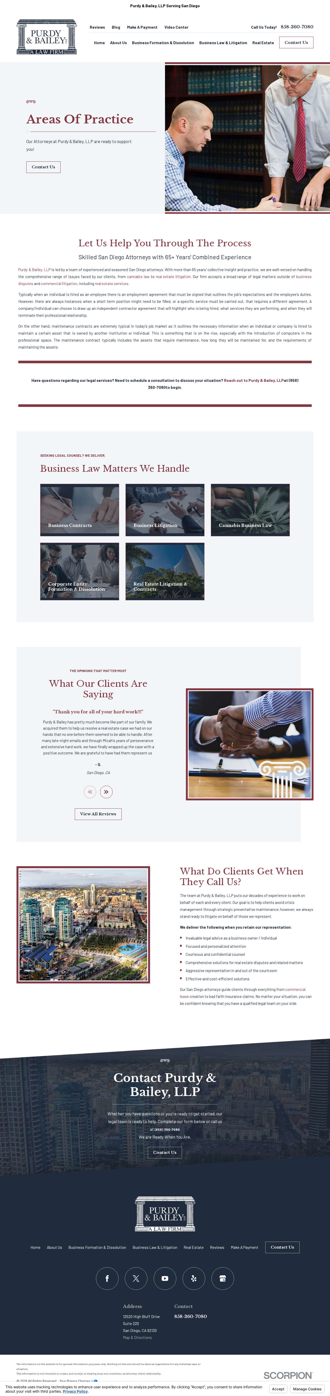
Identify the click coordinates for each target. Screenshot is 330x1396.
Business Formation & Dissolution (97, 1247)
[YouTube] (165, 1278)
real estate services (111, 283)
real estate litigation (173, 276)
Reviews (97, 27)
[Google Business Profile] (222, 1278)
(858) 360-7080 (167, 1129)
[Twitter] (136, 1278)
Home (35, 1247)
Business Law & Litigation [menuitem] (223, 42)
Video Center (176, 27)
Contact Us (296, 42)
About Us (54, 1247)
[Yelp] (194, 1278)
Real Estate (194, 1247)
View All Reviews (98, 813)
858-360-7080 (297, 27)
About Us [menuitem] (118, 42)
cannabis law (138, 276)
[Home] (46, 36)
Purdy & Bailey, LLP (34, 269)
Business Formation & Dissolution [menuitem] (163, 42)
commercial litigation (59, 283)
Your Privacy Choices (75, 1381)
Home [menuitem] (99, 42)
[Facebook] (107, 1278)
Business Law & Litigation (155, 1247)
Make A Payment (142, 27)
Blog (116, 27)
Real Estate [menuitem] (263, 42)
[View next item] (106, 792)
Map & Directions (137, 1337)
